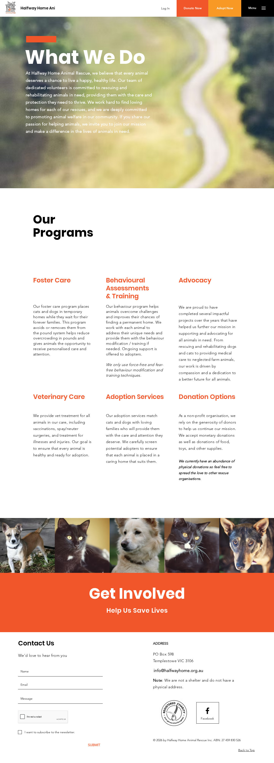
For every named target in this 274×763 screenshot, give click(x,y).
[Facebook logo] (207, 710)
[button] (252, 8)
